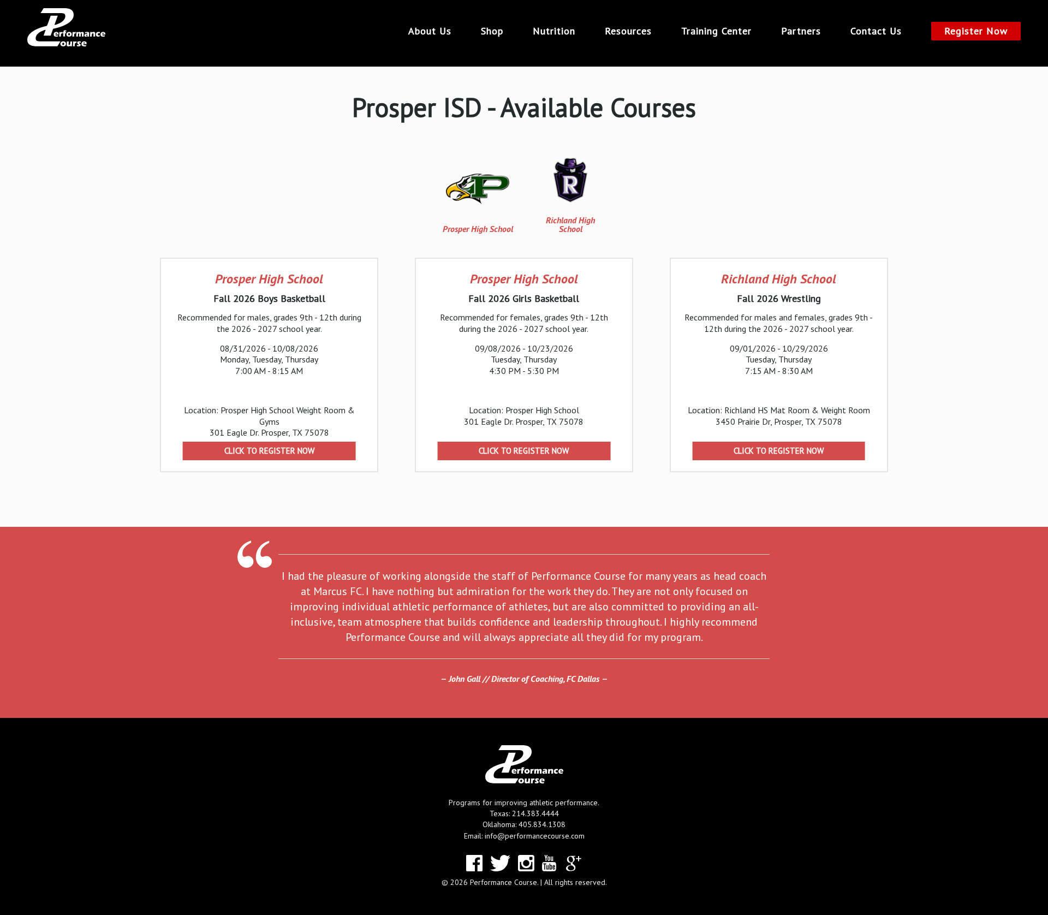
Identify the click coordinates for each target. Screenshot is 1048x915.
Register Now (976, 31)
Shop (492, 31)
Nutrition (554, 31)
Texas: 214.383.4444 (524, 813)
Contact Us (876, 31)
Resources (628, 31)
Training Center (716, 31)
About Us (429, 31)
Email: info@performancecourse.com (524, 836)
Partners (801, 31)
